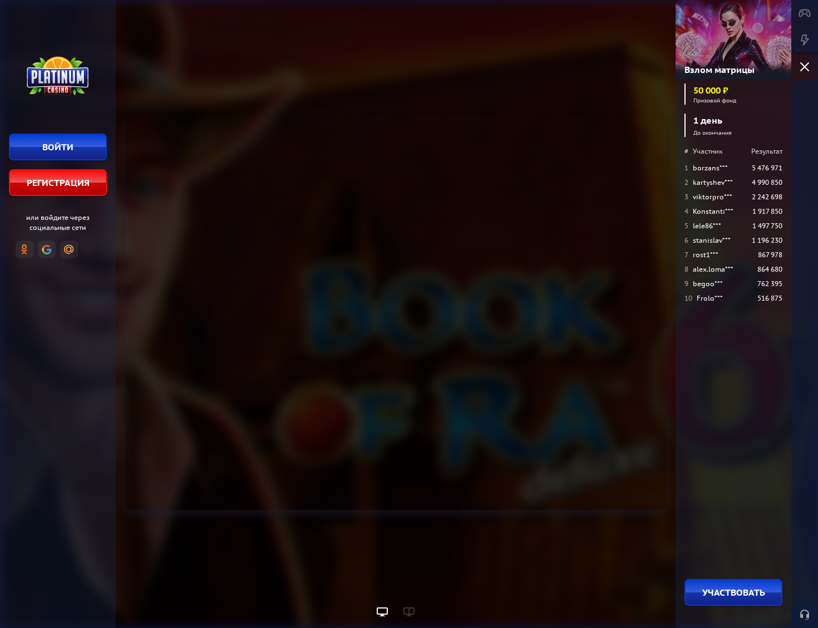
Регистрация (58, 182)
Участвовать (733, 592)
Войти (57, 147)
